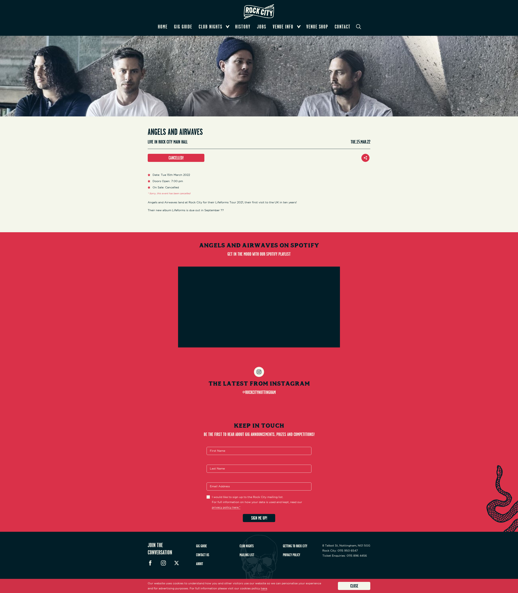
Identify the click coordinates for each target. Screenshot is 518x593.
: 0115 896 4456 (344, 555)
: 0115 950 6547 (340, 550)
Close (354, 586)
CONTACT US (202, 555)
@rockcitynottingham (259, 392)
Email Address (220, 486)
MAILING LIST (247, 555)
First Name (217, 451)
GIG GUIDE (201, 546)
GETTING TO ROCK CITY (295, 546)
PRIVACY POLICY (291, 555)
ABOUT (199, 563)
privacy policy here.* (226, 507)
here (264, 588)
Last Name (217, 468)
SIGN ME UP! (259, 518)
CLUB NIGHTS (247, 546)
